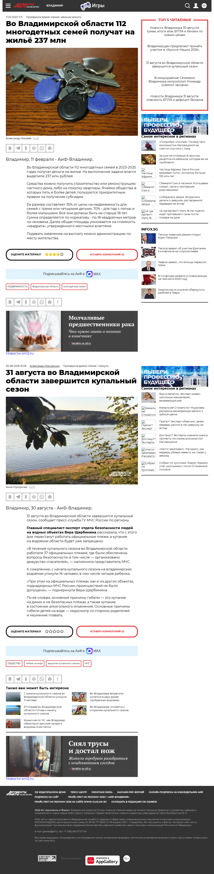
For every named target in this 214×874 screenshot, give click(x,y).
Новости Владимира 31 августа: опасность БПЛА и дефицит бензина (174, 98)
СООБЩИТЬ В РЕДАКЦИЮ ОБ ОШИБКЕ (134, 802)
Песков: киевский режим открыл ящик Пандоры (179, 236)
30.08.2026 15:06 (16, 365)
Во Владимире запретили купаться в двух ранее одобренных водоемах (107, 697)
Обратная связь (102, 792)
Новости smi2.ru (20, 353)
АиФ (36, 138)
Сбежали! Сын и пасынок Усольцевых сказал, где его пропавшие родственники (183, 186)
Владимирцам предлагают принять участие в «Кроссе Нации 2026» (174, 48)
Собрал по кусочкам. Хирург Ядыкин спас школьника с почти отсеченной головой (183, 466)
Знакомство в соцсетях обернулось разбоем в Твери (181, 291)
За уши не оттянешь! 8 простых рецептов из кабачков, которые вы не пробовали (183, 159)
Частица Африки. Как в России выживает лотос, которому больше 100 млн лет (182, 173)
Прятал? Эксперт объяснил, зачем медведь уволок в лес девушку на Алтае (181, 425)
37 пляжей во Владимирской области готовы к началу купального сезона (43, 710)
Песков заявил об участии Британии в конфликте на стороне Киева (182, 250)
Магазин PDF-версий (130, 792)
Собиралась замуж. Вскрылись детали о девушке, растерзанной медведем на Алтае (180, 200)
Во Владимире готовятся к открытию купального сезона (109, 708)
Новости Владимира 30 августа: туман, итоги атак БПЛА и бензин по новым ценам (175, 31)
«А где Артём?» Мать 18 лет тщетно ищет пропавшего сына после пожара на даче (182, 214)
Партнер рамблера (71, 858)
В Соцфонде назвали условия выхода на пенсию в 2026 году (182, 277)
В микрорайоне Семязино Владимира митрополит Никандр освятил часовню (175, 81)
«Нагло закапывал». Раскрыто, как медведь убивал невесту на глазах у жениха (182, 452)
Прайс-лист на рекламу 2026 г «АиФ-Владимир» (99, 797)
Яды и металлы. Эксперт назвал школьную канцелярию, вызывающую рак (179, 397)
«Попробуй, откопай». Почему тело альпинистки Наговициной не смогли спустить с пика (182, 145)
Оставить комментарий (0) (107, 254)
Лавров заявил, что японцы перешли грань (182, 264)
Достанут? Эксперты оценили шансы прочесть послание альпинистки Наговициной (183, 438)
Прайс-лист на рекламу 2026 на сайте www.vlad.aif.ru (71, 802)
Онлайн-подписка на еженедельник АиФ (176, 792)
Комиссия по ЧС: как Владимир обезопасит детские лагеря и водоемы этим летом (44, 723)
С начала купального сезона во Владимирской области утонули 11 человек (45, 697)
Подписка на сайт (47, 797)
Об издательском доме (50, 792)
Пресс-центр (79, 792)
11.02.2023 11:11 (14, 17)
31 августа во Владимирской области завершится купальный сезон (174, 64)
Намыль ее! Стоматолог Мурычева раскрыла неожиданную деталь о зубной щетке (181, 411)
